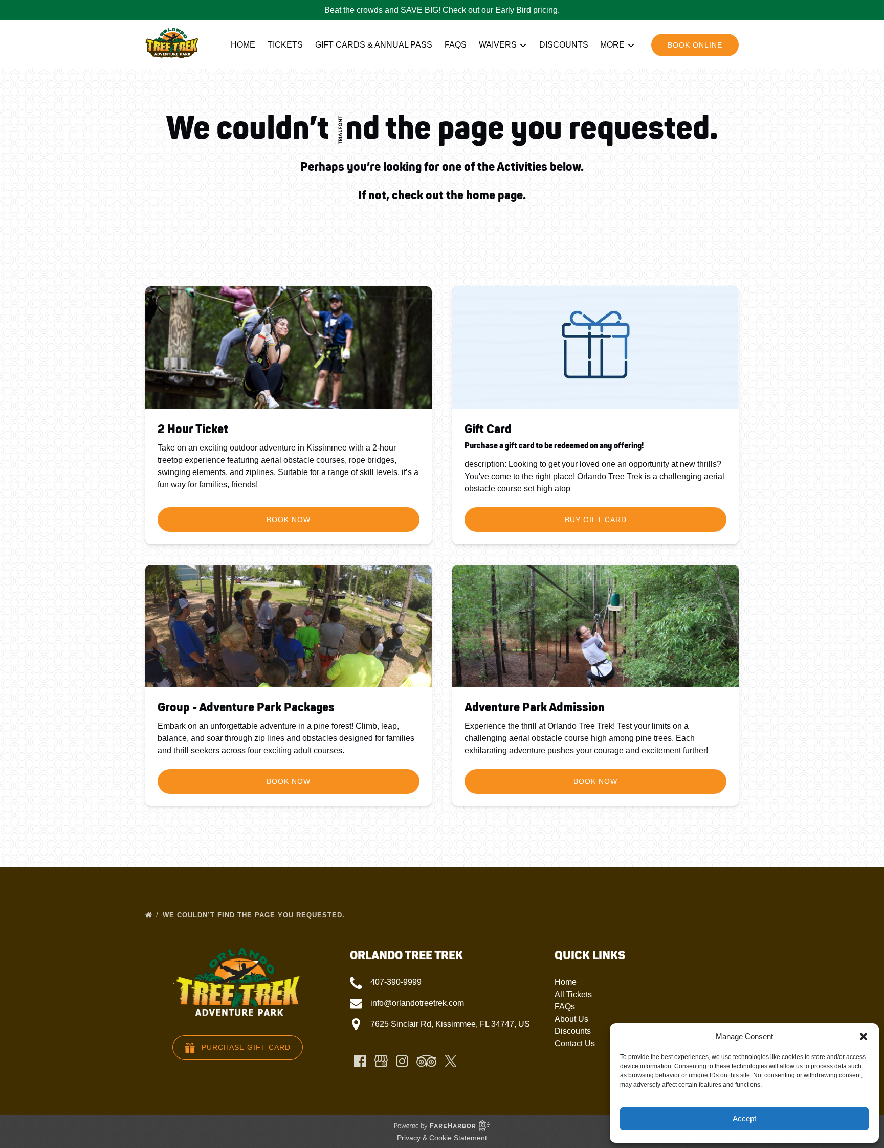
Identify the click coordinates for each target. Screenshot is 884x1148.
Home (243, 44)
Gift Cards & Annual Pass (373, 44)
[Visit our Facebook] (360, 1061)
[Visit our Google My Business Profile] (381, 1061)
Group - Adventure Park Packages (246, 707)
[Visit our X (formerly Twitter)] (451, 1061)
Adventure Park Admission (535, 707)
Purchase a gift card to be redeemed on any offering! (554, 446)
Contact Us (575, 1043)
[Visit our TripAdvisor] (426, 1061)
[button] (863, 1036)
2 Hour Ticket (193, 429)
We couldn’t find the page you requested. (255, 915)
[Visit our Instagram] (402, 1061)
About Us (571, 1019)
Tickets (285, 44)
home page (494, 195)
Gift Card (488, 429)
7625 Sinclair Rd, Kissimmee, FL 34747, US (450, 1024)
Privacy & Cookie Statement (442, 1138)
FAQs (456, 44)
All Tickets (573, 994)
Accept (744, 1118)
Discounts (563, 44)
